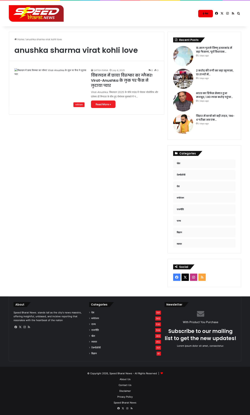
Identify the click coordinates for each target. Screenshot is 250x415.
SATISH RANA (101, 70)
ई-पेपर (205, 13)
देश (92, 312)
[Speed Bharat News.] (36, 13)
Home (20, 39)
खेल (93, 335)
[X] (20, 327)
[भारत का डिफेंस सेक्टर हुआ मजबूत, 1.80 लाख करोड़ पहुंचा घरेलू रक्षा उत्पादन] (183, 101)
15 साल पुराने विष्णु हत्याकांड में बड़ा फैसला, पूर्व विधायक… (214, 50)
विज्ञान (94, 353)
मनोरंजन (95, 318)
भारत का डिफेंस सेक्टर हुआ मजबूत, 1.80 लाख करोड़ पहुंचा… (214, 95)
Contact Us (125, 385)
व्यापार (94, 341)
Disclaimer (125, 390)
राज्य (93, 324)
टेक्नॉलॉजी (96, 347)
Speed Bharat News (125, 402)
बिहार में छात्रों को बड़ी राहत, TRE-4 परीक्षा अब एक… (215, 118)
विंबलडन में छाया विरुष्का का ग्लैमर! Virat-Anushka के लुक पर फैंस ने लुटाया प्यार (122, 80)
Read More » (103, 104)
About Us (125, 379)
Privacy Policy (125, 396)
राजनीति (95, 330)
